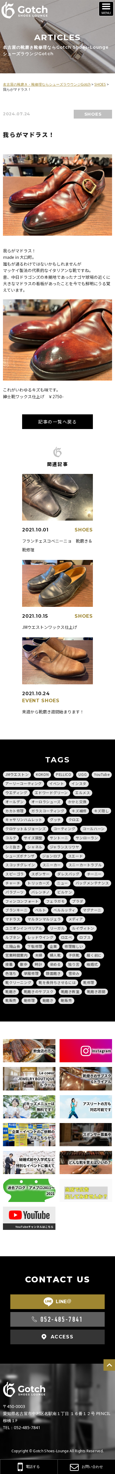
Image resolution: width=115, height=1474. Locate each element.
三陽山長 (12, 946)
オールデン (14, 801)
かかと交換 (77, 801)
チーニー (94, 873)
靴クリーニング (18, 982)
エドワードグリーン (51, 792)
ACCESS (62, 1337)
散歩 (23, 964)
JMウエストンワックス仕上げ (49, 627)
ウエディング (16, 792)
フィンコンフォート (22, 901)
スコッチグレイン (20, 864)
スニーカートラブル (85, 864)
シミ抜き (12, 846)
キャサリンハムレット (23, 819)
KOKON (42, 774)
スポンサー (40, 873)
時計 (38, 964)
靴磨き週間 (96, 991)
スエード (75, 855)
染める (55, 964)
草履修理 (31, 973)
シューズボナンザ (20, 855)
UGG (82, 774)
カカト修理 (14, 810)
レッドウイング (40, 937)
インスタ (78, 783)
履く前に (94, 955)
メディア (75, 918)
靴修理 (88, 982)
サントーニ (59, 837)
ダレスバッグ (68, 873)
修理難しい (74, 946)
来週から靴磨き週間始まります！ (53, 712)
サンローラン (87, 837)
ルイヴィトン (83, 928)
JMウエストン (17, 774)
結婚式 (92, 964)
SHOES (93, 114)
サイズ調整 (33, 837)
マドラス (12, 918)
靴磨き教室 (70, 991)
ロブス (85, 937)
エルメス (82, 792)
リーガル (57, 928)
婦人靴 (55, 955)
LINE (63, 1301)
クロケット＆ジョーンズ (25, 828)
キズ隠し (101, 810)
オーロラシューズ (46, 801)
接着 (9, 964)
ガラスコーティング (47, 810)
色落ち (11, 973)
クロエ (74, 819)
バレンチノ (40, 891)
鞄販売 (66, 1000)
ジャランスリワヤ (64, 846)
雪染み (74, 973)
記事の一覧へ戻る (57, 421)
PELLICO (63, 774)
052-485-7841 (61, 1319)
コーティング (64, 828)
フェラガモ (55, 901)
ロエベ (66, 937)
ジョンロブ (51, 855)
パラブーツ (14, 891)
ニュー (62, 882)
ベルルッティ (64, 909)
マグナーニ (92, 909)
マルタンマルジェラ (44, 918)
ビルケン (64, 891)
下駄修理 (34, 946)
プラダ (77, 901)
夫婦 (38, 955)
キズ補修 (79, 810)
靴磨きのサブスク (39, 991)
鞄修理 (29, 1000)
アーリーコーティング (23, 783)
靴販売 (11, 1000)
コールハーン (94, 828)
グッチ (55, 819)
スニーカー (51, 864)
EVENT (31, 700)
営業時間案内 (16, 955)
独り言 (73, 964)
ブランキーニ (16, 909)
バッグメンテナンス (92, 882)
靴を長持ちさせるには (57, 982)
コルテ (11, 837)
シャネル (34, 846)
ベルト (40, 909)
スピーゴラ (14, 873)
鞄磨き (48, 1000)
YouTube (101, 774)
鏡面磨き (53, 973)
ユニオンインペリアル (23, 928)
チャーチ (12, 882)
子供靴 (74, 955)
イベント (56, 783)
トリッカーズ (38, 882)
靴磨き (11, 991)
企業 (53, 946)
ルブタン (12, 937)
